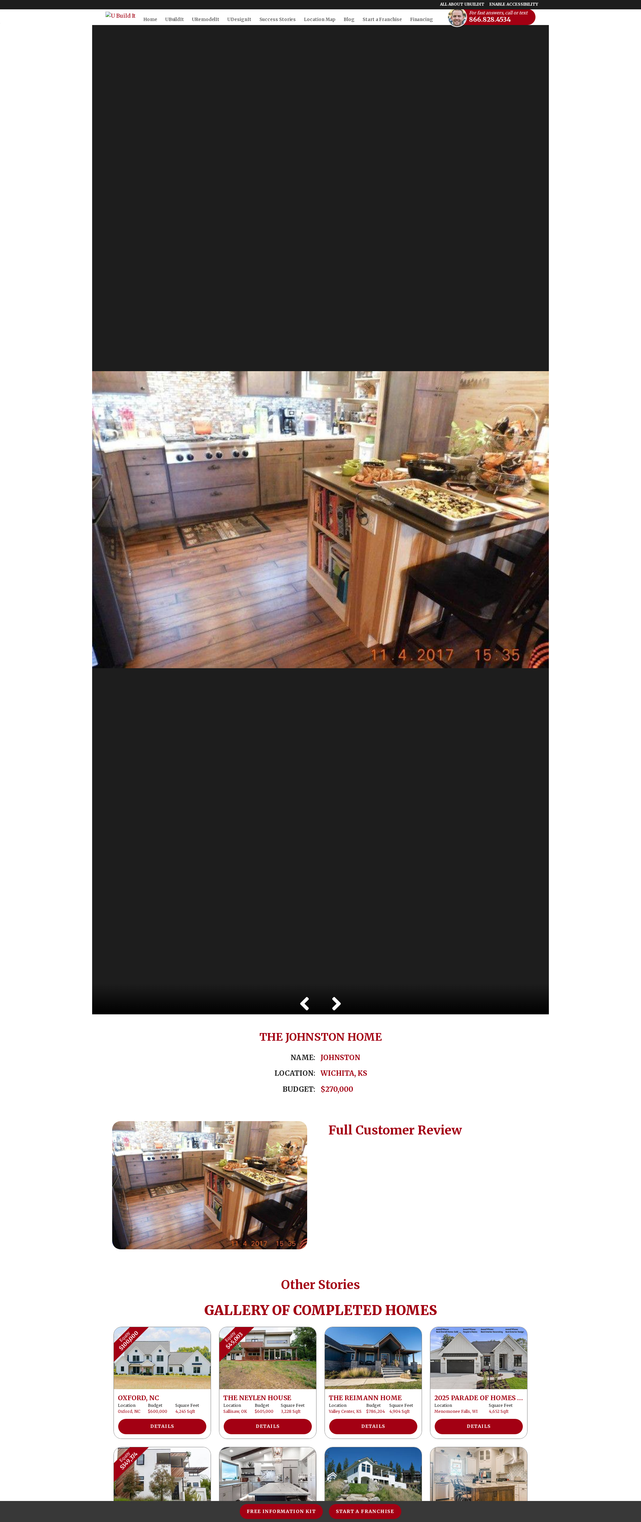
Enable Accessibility (513, 4)
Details (162, 1426)
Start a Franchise (365, 1511)
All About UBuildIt (462, 4)
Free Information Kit (281, 1511)
